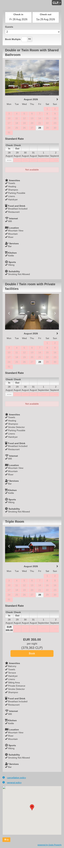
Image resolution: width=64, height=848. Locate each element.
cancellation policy (16, 777)
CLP (56, 2)
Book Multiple (13, 39)
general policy (14, 782)
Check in (18, 14)
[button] (9, 77)
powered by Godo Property (50, 845)
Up (7, 840)
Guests (9, 26)
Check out (45, 14)
